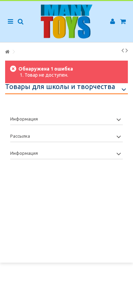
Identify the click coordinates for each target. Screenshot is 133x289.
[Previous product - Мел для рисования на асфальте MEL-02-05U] (122, 50)
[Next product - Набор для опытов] (126, 50)
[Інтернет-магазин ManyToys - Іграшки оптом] (66, 21)
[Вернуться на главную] (7, 52)
